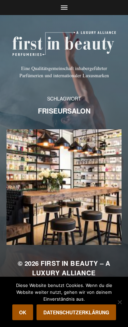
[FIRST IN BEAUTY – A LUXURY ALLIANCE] (64, 42)
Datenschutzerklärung (76, 312)
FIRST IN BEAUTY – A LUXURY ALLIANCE (71, 268)
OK (22, 312)
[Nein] (119, 302)
